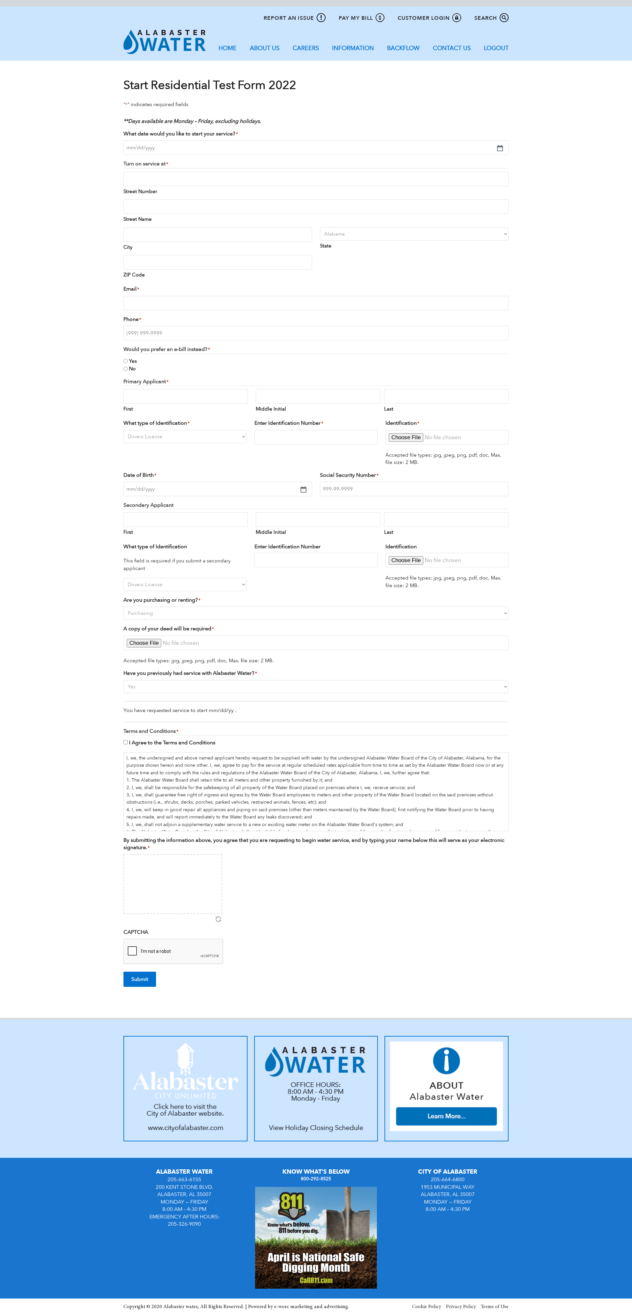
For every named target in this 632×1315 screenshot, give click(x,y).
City (127, 247)
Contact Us (452, 48)
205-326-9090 (184, 1224)
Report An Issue (289, 18)
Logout (496, 48)
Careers (306, 48)
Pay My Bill (356, 18)
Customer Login (424, 18)
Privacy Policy (461, 1306)
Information (353, 48)
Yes (133, 361)
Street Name (137, 219)
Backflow (403, 48)
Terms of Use (495, 1306)
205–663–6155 (184, 1179)
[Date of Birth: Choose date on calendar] (215, 489)
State (325, 246)
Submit (139, 979)
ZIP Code (134, 275)
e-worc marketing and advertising (311, 1306)
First (128, 409)
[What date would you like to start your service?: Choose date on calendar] (313, 147)
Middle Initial (271, 409)
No (132, 368)
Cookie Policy (426, 1306)
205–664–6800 (447, 1179)
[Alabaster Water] (164, 41)
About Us (264, 48)
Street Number (140, 191)
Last (388, 409)
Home (228, 48)
